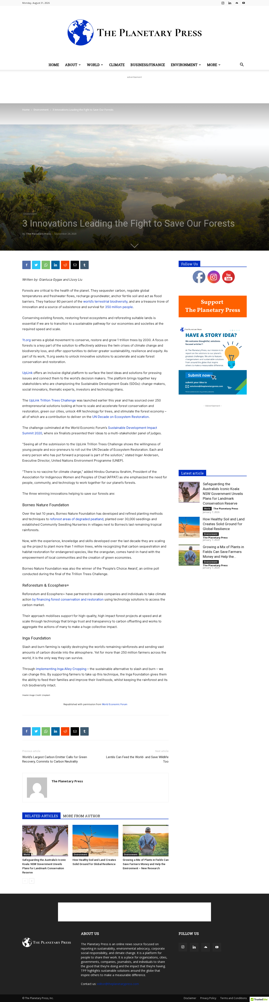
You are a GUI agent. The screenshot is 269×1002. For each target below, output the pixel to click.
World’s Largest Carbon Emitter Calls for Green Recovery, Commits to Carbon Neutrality (54, 759)
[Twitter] (36, 265)
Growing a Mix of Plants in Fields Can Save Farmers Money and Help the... (223, 552)
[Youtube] (243, 3)
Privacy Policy (208, 998)
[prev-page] (25, 881)
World (93, 64)
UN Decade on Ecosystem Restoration (120, 417)
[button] (242, 65)
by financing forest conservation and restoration (68, 599)
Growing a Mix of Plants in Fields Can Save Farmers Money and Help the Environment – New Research (146, 864)
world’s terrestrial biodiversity (105, 301)
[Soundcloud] (236, 3)
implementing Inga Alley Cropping (61, 669)
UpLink (27, 373)
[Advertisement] (134, 88)
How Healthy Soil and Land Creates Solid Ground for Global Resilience (224, 524)
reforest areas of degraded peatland (76, 519)
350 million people (119, 307)
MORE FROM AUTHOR (81, 816)
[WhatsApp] (46, 265)
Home (54, 64)
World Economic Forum (114, 704)
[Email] (75, 265)
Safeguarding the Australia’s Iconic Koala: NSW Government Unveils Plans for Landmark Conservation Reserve (223, 493)
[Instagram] (223, 3)
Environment (184, 64)
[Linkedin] (230, 3)
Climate (117, 64)
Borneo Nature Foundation (45, 504)
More (212, 64)
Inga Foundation (36, 638)
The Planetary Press (38, 233)
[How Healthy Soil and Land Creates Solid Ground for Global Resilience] (95, 840)
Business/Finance (148, 64)
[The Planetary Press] (134, 33)
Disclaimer (190, 998)
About (71, 64)
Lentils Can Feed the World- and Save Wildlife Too (137, 759)
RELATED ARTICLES (41, 816)
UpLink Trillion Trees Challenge (52, 400)
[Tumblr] (84, 265)
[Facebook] (26, 265)
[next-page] (31, 881)
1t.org (26, 340)
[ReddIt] (65, 265)
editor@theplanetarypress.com (118, 984)
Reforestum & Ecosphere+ (45, 585)
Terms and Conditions (233, 998)
